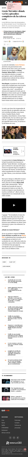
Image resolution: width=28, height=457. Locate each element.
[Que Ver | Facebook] (18, 438)
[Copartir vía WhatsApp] (4, 44)
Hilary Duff (12, 262)
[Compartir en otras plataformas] (7, 44)
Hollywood (4, 430)
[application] (14, 205)
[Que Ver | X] (10, 438)
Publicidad (17, 420)
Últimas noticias (6, 432)
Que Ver (4, 7)
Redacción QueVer (8, 37)
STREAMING (5, 427)
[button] (26, 2)
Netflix (3, 425)
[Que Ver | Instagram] (14, 438)
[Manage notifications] (25, 449)
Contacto (17, 422)
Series (3, 422)
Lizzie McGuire (20, 65)
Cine (3, 420)
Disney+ (4, 262)
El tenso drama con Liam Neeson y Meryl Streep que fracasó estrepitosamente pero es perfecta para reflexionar (14, 33)
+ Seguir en (6, 41)
